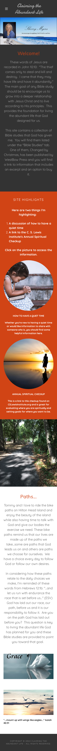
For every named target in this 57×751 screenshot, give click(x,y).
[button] (6, 9)
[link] (29, 8)
